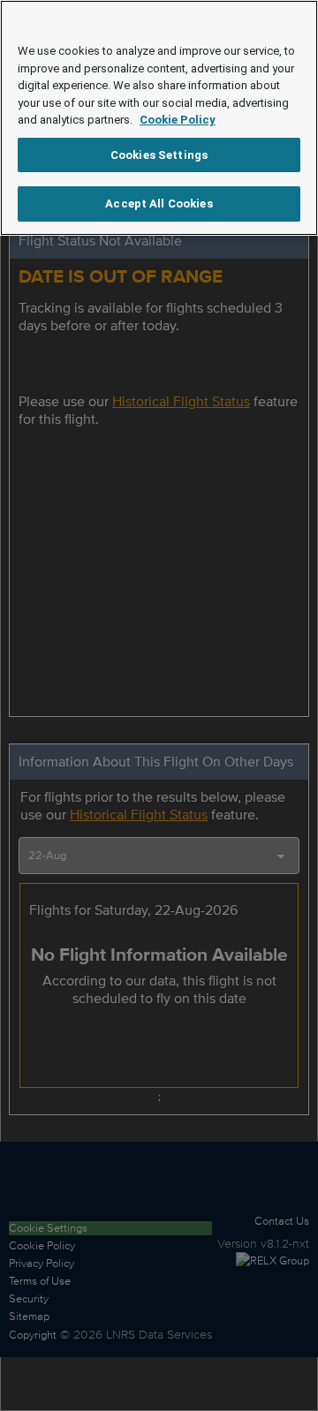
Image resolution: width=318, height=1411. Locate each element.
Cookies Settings (159, 155)
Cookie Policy (178, 119)
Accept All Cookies (158, 203)
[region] (159, 118)
